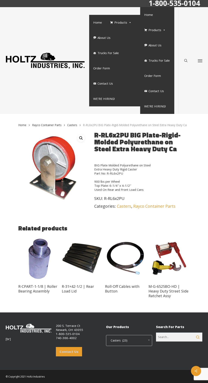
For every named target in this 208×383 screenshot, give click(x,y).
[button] (200, 60)
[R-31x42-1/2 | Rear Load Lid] (82, 258)
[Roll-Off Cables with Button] (125, 258)
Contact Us (105, 83)
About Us (104, 38)
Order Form (101, 68)
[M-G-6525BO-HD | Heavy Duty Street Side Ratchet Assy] (169, 258)
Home (97, 22)
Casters (72, 125)
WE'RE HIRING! (104, 99)
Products (120, 22)
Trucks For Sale (108, 53)
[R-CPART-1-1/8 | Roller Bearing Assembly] (39, 258)
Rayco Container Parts (47, 125)
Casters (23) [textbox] (117, 340)
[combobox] (129, 340)
